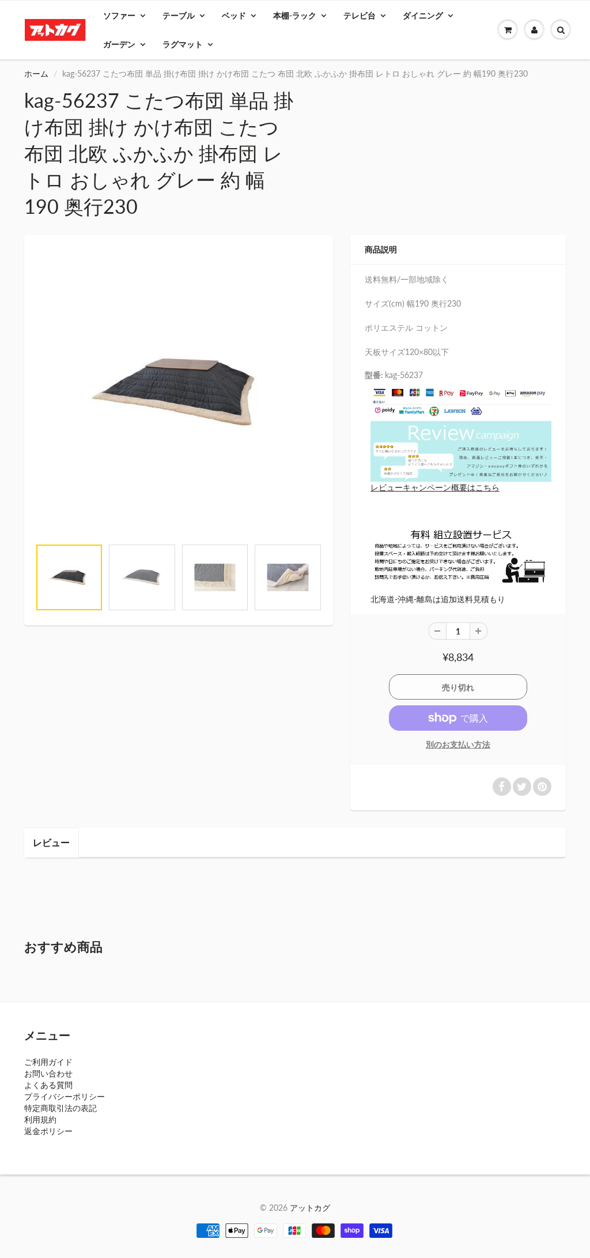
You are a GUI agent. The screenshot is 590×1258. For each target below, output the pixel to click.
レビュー (51, 842)
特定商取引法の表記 (60, 1108)
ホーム (36, 73)
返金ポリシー (48, 1131)
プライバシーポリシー (64, 1096)
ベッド (234, 15)
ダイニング (423, 15)
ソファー (119, 15)
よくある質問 (48, 1085)
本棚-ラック (294, 15)
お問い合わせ (48, 1073)
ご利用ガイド (48, 1062)
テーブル (178, 15)
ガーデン (119, 44)
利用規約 (40, 1119)
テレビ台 (359, 15)
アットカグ (310, 1207)
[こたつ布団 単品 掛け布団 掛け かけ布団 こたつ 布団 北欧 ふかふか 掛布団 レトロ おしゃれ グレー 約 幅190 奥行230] (178, 392)
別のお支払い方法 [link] (458, 744)
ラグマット (182, 44)
